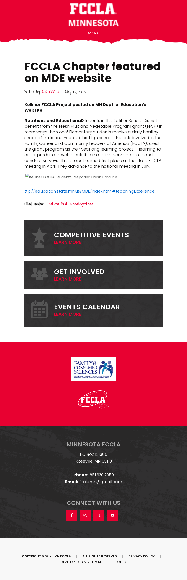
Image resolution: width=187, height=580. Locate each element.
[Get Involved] (42, 275)
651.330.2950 (101, 475)
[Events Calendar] (42, 310)
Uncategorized (82, 204)
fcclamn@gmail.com (100, 482)
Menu (93, 33)
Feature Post (57, 204)
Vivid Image (94, 562)
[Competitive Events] (42, 238)
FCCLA (93, 15)
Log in (121, 562)
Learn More (67, 242)
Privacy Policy (141, 556)
